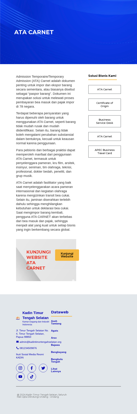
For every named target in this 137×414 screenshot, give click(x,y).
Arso (54, 337)
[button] (67, 255)
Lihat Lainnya (56, 370)
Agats (54, 330)
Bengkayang (58, 352)
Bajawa (55, 344)
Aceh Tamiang (56, 322)
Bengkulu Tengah (57, 360)
